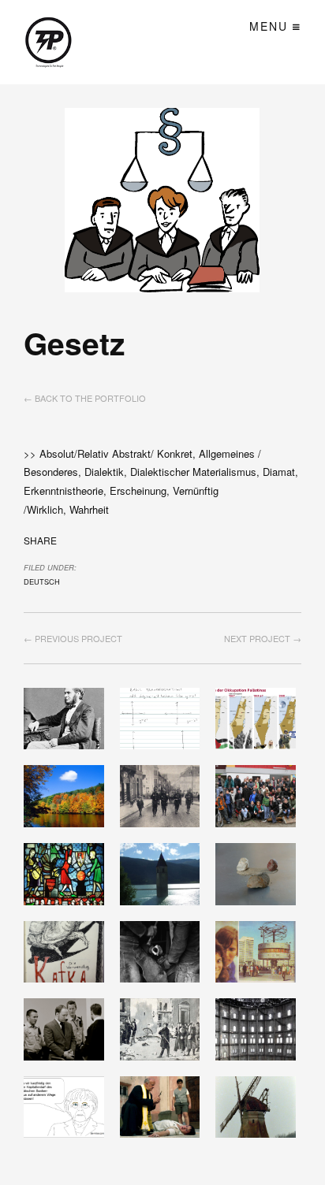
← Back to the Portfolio (85, 398)
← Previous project (73, 638)
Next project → (262, 638)
